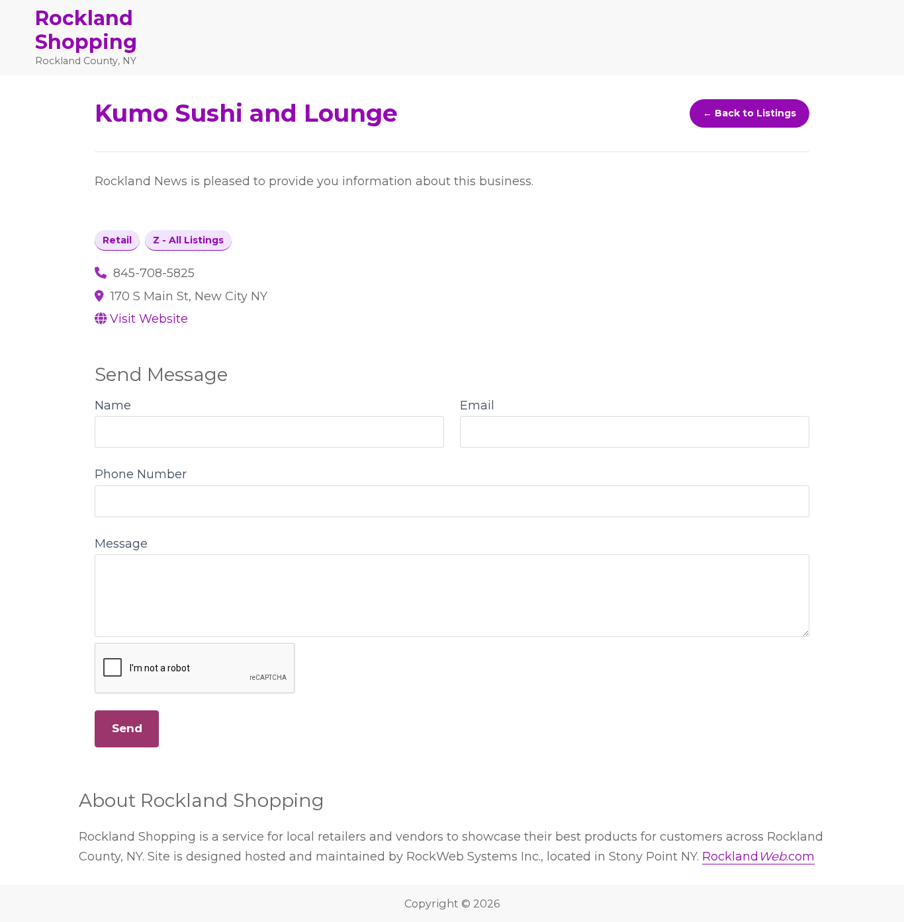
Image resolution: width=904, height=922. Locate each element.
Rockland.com (758, 856)
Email (477, 405)
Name (113, 405)
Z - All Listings (188, 240)
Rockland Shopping (86, 30)
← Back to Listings (749, 113)
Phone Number (141, 474)
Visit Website (149, 319)
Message (121, 543)
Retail (117, 240)
